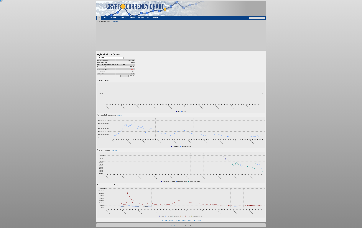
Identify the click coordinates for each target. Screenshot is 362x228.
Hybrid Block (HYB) (103, 21)
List (99, 17)
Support (155, 17)
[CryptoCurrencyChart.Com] (181, 8)
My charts (123, 17)
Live (105, 17)
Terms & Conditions (161, 225)
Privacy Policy (172, 225)
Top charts (113, 17)
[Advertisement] (181, 37)
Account (141, 17)
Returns (132, 17)
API (148, 17)
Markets (115, 21)
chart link (119, 115)
